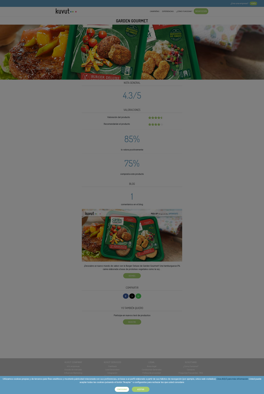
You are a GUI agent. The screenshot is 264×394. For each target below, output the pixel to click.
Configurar (122, 389)
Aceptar (140, 389)
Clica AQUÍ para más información (232, 379)
